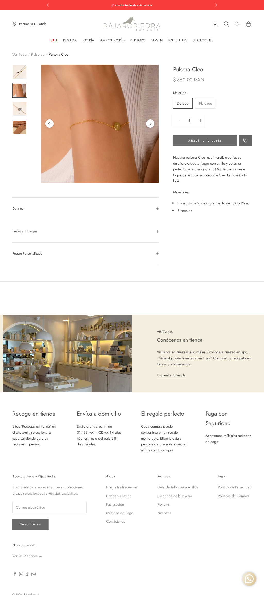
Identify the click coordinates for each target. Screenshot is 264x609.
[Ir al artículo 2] (19, 90)
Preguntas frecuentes (122, 487)
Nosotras (164, 513)
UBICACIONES (203, 40)
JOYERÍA (88, 40)
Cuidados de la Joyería (174, 496)
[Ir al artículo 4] (19, 127)
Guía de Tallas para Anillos (177, 487)
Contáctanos (115, 521)
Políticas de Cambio (233, 496)
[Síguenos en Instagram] (21, 574)
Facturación (115, 504)
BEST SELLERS (177, 40)
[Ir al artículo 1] (19, 72)
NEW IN (156, 40)
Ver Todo (19, 54)
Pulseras (37, 54)
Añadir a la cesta (205, 140)
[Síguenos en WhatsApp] (33, 574)
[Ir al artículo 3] (19, 109)
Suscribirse (31, 524)
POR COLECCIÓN (112, 40)
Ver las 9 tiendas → (27, 556)
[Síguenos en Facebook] (15, 574)
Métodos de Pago (119, 513)
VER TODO (137, 40)
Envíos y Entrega (118, 496)
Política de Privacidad (235, 487)
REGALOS (70, 40)
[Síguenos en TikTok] (27, 574)
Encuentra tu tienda (171, 375)
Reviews (163, 504)
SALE (54, 40)
